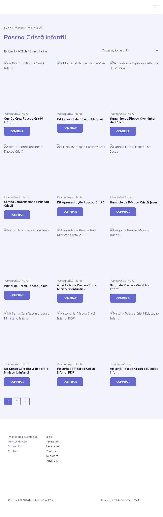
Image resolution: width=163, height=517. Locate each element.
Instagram (52, 441)
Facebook (52, 446)
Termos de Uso (17, 441)
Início (7, 27)
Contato (13, 451)
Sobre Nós (15, 446)
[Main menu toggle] (154, 7)
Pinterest (52, 460)
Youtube (51, 451)
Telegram (52, 455)
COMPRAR (17, 131)
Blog (49, 436)
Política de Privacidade (23, 436)
